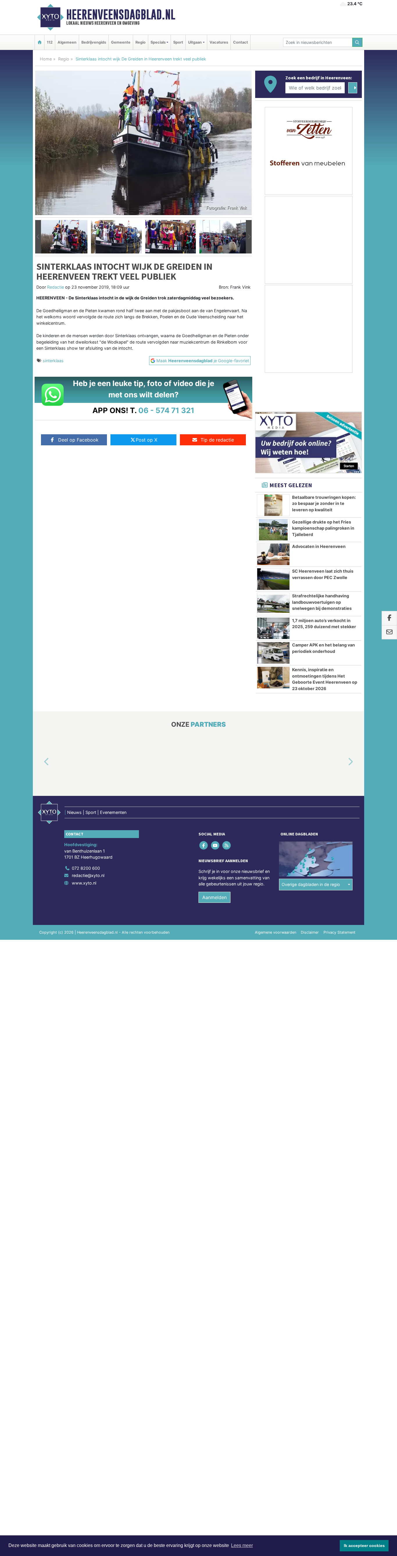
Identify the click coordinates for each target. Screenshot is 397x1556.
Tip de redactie (217, 440)
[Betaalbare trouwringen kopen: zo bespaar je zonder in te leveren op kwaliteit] (273, 505)
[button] (38, 237)
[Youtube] (215, 845)
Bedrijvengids (93, 42)
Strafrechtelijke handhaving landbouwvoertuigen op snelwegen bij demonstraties (322, 602)
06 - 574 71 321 (166, 410)
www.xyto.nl (84, 882)
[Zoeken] (357, 42)
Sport (178, 42)
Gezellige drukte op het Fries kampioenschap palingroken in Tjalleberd (323, 528)
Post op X (146, 440)
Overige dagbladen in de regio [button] (311, 884)
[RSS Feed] (227, 845)
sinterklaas (53, 360)
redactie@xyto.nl (88, 875)
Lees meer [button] (242, 1545)
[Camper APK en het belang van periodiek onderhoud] (273, 653)
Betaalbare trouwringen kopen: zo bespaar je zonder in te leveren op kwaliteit (324, 503)
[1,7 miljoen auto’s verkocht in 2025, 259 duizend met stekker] (273, 628)
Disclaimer (310, 932)
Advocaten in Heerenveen (319, 546)
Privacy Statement (339, 932)
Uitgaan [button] (195, 42)
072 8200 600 (86, 868)
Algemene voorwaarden (275, 932)
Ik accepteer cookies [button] (364, 1545)
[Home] (39, 42)
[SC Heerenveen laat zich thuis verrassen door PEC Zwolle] (273, 579)
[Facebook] (204, 845)
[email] (389, 632)
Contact (240, 42)
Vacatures (219, 42)
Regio (140, 42)
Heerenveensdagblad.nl (120, 14)
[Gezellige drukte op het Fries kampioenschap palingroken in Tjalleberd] (273, 530)
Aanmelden (214, 897)
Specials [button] (158, 42)
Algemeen (67, 42)
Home (46, 58)
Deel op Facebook (78, 440)
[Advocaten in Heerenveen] (273, 554)
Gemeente (120, 42)
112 (50, 42)
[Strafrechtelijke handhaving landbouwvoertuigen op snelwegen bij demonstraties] (273, 604)
